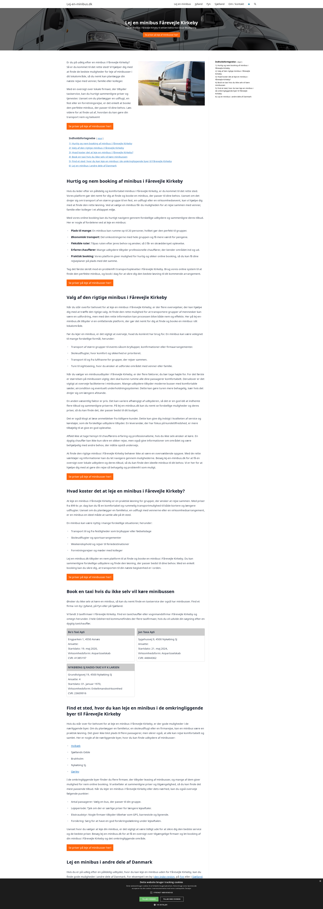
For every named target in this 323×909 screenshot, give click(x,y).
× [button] (320, 881)
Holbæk (75, 745)
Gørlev (75, 771)
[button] (161, 904)
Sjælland (219, 4)
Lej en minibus (182, 4)
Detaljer (188, 888)
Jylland (199, 4)
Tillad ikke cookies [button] (172, 899)
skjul (100, 138)
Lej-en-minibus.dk (79, 4)
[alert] (161, 893)
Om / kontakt (236, 4)
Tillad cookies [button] (149, 899)
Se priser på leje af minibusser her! (161, 34)
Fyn (209, 4)
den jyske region (164, 876)
